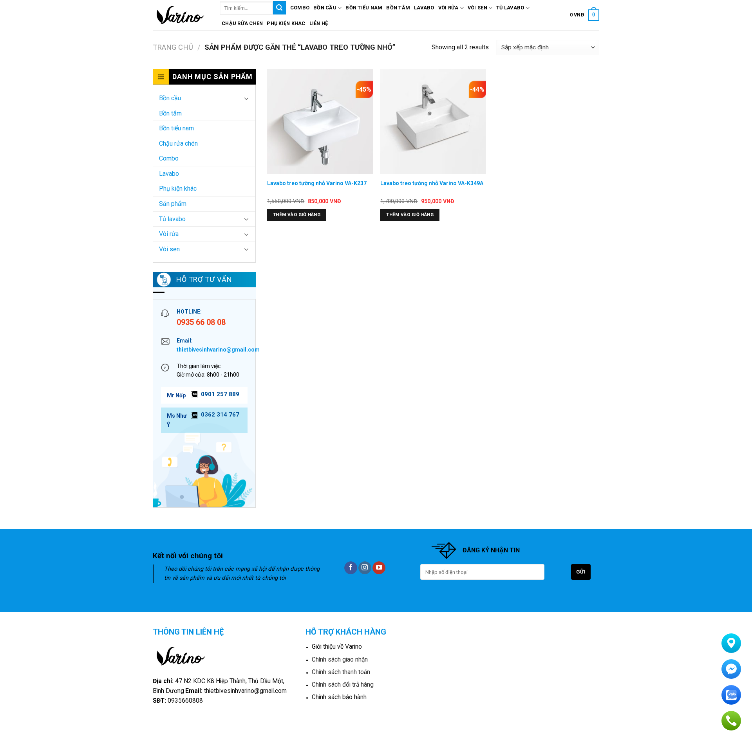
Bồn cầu (324, 8)
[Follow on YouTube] (378, 568)
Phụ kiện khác (286, 23)
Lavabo (424, 8)
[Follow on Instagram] (364, 568)
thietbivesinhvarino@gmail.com (218, 349)
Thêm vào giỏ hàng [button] (296, 214)
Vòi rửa (448, 8)
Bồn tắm (398, 8)
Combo (299, 8)
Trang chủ (173, 47)
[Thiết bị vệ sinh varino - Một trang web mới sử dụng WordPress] (180, 15)
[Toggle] (246, 98)
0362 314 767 (220, 414)
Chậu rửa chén (242, 23)
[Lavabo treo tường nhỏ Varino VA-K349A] (433, 122)
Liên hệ (318, 23)
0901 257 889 (220, 394)
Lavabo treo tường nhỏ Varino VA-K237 (317, 183)
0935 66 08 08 (201, 322)
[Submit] (279, 7)
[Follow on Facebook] (350, 568)
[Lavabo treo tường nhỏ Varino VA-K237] (320, 122)
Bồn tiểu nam (363, 8)
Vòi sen (477, 8)
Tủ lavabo (510, 8)
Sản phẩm (172, 203)
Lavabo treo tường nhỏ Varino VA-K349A (431, 183)
